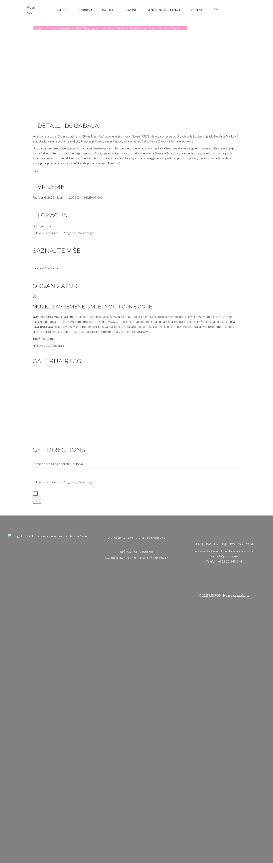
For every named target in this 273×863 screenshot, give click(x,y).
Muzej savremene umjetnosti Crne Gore (92, 307)
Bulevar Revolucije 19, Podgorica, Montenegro (64, 233)
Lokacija (53, 215)
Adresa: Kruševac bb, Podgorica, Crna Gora (224, 551)
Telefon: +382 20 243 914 (224, 561)
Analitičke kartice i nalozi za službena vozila (136, 558)
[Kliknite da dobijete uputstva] (37, 500)
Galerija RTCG (42, 226)
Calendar (39, 268)
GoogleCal (51, 268)
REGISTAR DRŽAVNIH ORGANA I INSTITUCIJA (136, 538)
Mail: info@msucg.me (224, 556)
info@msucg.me (44, 339)
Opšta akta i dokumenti (136, 552)
